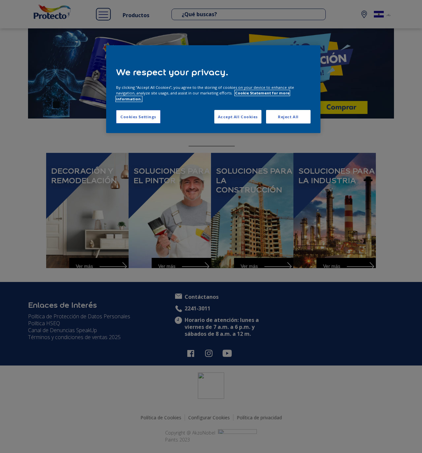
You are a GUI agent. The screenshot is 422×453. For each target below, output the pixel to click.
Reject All (288, 116)
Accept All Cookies (238, 116)
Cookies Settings (138, 116)
